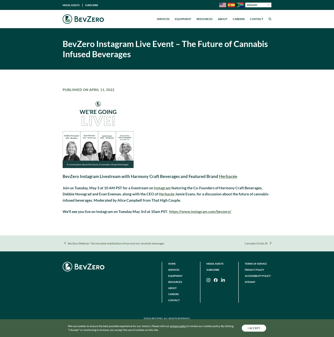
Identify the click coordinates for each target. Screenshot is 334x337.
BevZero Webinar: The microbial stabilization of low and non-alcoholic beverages (116, 243)
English (252, 5)
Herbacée (228, 176)
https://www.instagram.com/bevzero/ (200, 211)
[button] (270, 19)
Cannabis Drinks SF (256, 243)
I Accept (254, 328)
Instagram (162, 188)
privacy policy (178, 326)
